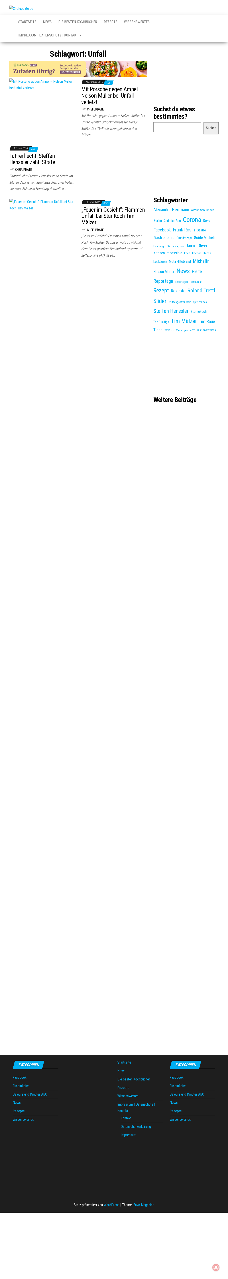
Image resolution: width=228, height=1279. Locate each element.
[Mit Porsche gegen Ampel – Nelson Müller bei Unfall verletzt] (42, 84)
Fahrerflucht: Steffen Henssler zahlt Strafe (32, 159)
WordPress (111, 1205)
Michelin (201, 261)
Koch (187, 253)
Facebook (162, 230)
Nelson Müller (164, 271)
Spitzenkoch (200, 302)
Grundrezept (184, 238)
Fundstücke (21, 1086)
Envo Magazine (143, 1205)
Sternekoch (199, 311)
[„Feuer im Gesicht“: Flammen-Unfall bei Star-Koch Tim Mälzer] (42, 205)
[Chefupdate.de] (10, 19)
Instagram (178, 246)
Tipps (158, 329)
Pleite (197, 271)
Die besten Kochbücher (77, 22)
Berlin (157, 220)
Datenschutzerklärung (136, 1126)
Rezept (161, 290)
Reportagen (181, 281)
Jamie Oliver (197, 245)
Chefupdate (95, 109)
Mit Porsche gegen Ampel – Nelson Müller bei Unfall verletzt (111, 95)
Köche (207, 253)
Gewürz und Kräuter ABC (30, 1094)
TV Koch (169, 330)
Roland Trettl (201, 290)
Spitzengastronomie (180, 302)
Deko (206, 221)
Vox (192, 330)
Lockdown (160, 262)
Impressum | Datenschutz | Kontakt (48, 35)
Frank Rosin (184, 230)
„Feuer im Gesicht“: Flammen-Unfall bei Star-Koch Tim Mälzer (113, 216)
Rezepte (110, 22)
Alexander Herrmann (171, 209)
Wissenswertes (137, 22)
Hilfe (168, 246)
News (47, 22)
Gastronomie (164, 237)
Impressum (128, 1135)
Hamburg (158, 246)
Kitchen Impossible (167, 253)
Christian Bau (172, 221)
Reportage (163, 281)
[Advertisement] (78, 296)
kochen (197, 253)
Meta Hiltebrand (180, 261)
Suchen (211, 128)
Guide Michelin (205, 237)
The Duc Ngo (161, 322)
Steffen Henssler (171, 311)
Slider (160, 301)
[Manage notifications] (216, 1267)
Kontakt (126, 1118)
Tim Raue (207, 321)
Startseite (27, 22)
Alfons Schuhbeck (202, 210)
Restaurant (196, 281)
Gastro (201, 230)
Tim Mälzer (184, 321)
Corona (192, 219)
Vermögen (182, 330)
